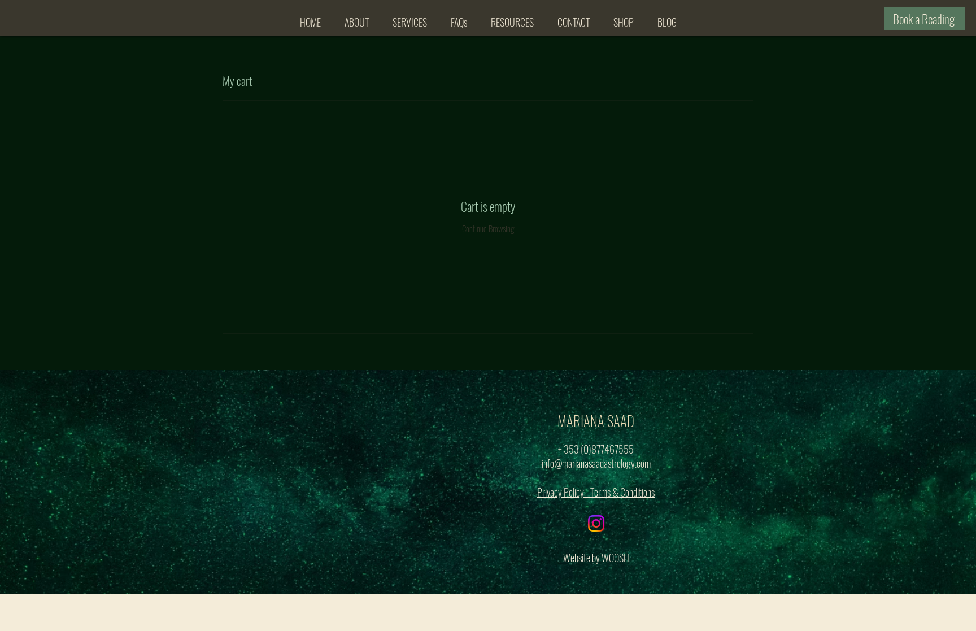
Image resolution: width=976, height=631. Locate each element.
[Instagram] (596, 523)
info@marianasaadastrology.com (596, 463)
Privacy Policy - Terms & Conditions (596, 492)
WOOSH (615, 557)
